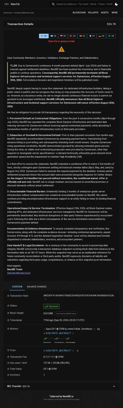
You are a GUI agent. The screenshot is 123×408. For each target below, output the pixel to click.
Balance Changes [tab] (36, 286)
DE (101, 36)
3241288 (48, 313)
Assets (105, 12)
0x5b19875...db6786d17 (58, 333)
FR (92, 36)
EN (44, 36)
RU (63, 36)
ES (82, 36)
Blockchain (79, 12)
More (115, 12)
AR (111, 36)
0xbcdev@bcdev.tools (18, 273)
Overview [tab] (17, 286)
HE (53, 36)
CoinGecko (58, 399)
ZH (73, 36)
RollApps (93, 12)
